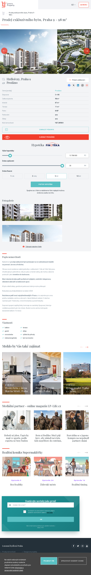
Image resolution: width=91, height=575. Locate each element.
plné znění (50, 512)
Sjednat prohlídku (47, 137)
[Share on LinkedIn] (78, 85)
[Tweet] (73, 85)
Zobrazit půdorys (46, 129)
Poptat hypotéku (45, 184)
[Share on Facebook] (69, 85)
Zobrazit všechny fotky (34, 247)
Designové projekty (30, 552)
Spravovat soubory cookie (72, 561)
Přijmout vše (49, 561)
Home (4, 12)
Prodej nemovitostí (8, 552)
